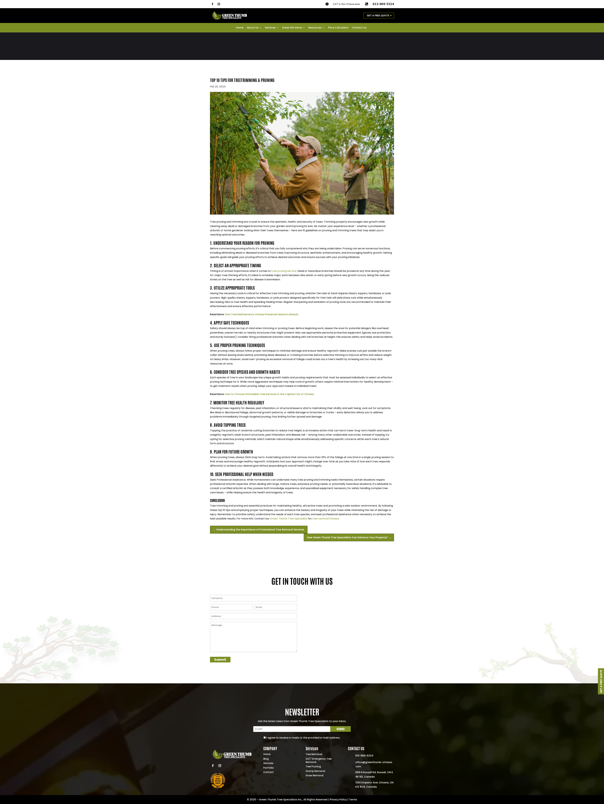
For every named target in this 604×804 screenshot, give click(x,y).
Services (270, 28)
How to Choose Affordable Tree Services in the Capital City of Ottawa (269, 394)
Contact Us (359, 28)
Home (239, 28)
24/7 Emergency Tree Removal (319, 760)
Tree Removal (314, 754)
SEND (340, 729)
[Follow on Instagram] (218, 4)
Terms (353, 799)
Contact (268, 772)
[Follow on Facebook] (212, 4)
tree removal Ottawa (325, 518)
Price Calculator (338, 28)
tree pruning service (283, 271)
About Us (252, 28)
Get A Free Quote (378, 15)
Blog (266, 758)
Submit (220, 659)
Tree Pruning (313, 766)
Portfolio (268, 767)
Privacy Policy (338, 799)
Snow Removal (314, 775)
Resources (315, 28)
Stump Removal (315, 771)
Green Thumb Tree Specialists (289, 518)
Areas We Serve (292, 28)
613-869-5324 (383, 4)
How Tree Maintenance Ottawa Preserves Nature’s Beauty (261, 314)
